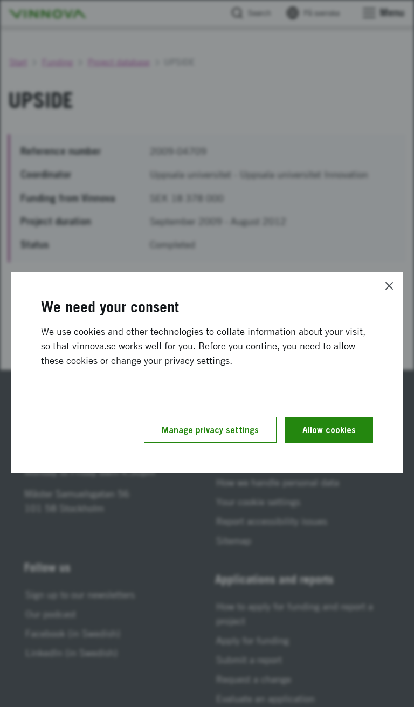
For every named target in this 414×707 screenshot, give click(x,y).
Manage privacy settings (210, 429)
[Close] (389, 285)
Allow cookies (329, 429)
